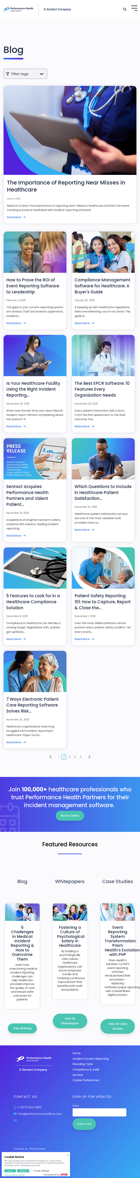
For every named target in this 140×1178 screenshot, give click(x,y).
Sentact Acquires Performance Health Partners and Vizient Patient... (27, 495)
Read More (14, 217)
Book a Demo (70, 816)
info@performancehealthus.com (40, 1114)
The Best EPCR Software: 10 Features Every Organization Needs (102, 389)
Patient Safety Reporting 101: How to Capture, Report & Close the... (103, 601)
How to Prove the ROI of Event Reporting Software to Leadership (32, 286)
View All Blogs (22, 1028)
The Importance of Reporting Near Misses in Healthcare (66, 186)
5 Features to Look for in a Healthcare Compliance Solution (33, 601)
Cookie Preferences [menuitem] (86, 1080)
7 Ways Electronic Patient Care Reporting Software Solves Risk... (32, 705)
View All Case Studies (117, 1026)
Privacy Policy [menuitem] (37, 1149)
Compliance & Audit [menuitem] (86, 1070)
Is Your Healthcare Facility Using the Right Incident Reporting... (33, 389)
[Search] (124, 9)
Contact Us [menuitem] (21, 1149)
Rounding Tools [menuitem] (83, 1064)
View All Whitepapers (70, 1021)
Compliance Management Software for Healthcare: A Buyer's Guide (102, 286)
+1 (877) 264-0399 (29, 1107)
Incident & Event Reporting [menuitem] (91, 1059)
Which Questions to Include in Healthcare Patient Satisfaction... (103, 492)
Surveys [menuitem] (78, 1075)
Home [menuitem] (77, 1053)
